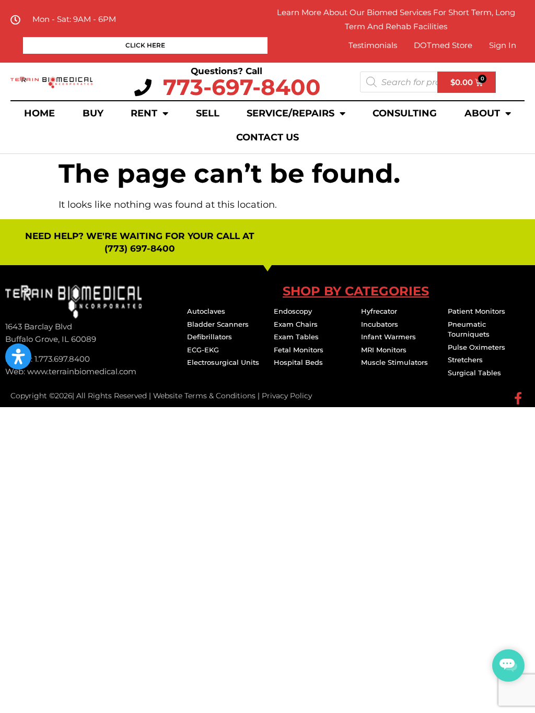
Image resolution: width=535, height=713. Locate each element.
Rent (144, 113)
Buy (93, 113)
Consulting (405, 113)
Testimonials (372, 45)
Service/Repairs (290, 113)
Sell (207, 113)
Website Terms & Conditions (204, 395)
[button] (18, 356)
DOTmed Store (443, 45)
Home (39, 113)
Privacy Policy (287, 395)
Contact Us (267, 137)
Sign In (502, 45)
